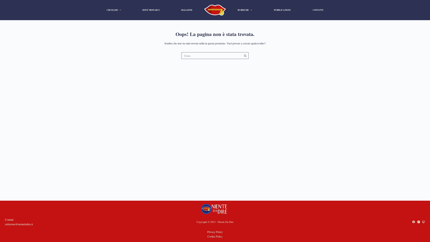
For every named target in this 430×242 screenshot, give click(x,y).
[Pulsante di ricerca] (245, 55)
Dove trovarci (151, 10)
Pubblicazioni (282, 10)
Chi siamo (112, 10)
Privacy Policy (215, 232)
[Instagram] (418, 222)
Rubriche (243, 10)
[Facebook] (413, 222)
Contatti (318, 10)
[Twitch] (423, 222)
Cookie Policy (215, 236)
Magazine (186, 10)
